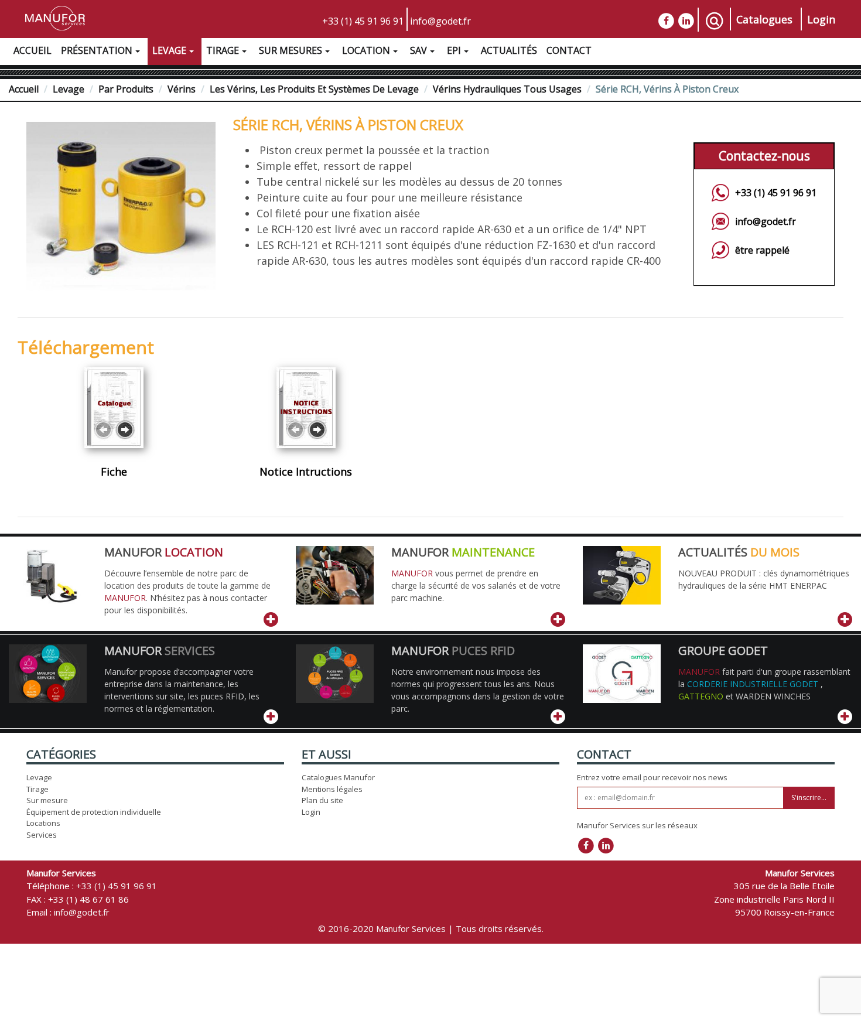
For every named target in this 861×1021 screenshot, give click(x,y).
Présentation (96, 50)
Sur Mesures (290, 50)
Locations (43, 823)
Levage (169, 50)
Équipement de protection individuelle (93, 812)
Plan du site (322, 800)
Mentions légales (332, 789)
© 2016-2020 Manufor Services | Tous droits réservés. (431, 928)
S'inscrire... (808, 798)
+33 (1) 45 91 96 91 (363, 21)
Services (41, 834)
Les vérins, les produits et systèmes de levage (314, 89)
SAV (418, 50)
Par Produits (125, 89)
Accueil (32, 50)
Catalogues (764, 19)
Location (366, 50)
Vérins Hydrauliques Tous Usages (507, 89)
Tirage (222, 50)
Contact (569, 50)
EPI (454, 50)
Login (821, 19)
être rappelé (762, 250)
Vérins (182, 89)
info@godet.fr (440, 21)
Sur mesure (47, 800)
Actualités (509, 50)
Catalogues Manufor (338, 777)
